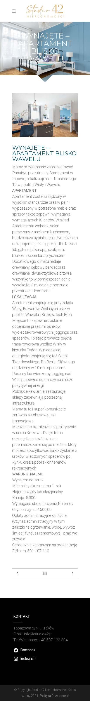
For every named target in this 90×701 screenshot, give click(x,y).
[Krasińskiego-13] (45, 135)
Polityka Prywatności (54, 695)
